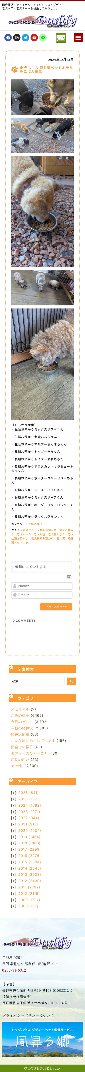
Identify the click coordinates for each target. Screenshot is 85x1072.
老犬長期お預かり (42, 538)
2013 (29, 874)
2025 (29, 799)
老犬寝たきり (56, 534)
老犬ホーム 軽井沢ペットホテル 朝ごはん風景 (46, 69)
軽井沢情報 (20, 734)
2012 (29, 881)
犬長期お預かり (47, 530)
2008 (28, 906)
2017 (29, 849)
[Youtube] (34, 37)
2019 (29, 837)
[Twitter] (25, 37)
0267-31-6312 (14, 970)
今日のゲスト (22, 722)
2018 (29, 843)
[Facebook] (8, 37)
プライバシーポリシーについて (28, 1015)
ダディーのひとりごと (29, 753)
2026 (28, 792)
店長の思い (20, 759)
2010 (29, 893)
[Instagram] (16, 37)
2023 (29, 811)
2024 (29, 805)
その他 (16, 766)
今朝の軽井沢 (22, 728)
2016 (29, 855)
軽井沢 (61, 538)
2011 (29, 887)
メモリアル (20, 709)
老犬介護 (39, 534)
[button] (78, 37)
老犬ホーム (24, 534)
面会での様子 (22, 747)
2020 (29, 830)
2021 (28, 824)
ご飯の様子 (35, 524)
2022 (28, 818)
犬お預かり (27, 530)
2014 (29, 868)
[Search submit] (71, 681)
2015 (29, 862)
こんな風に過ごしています (33, 740)
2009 (29, 900)
